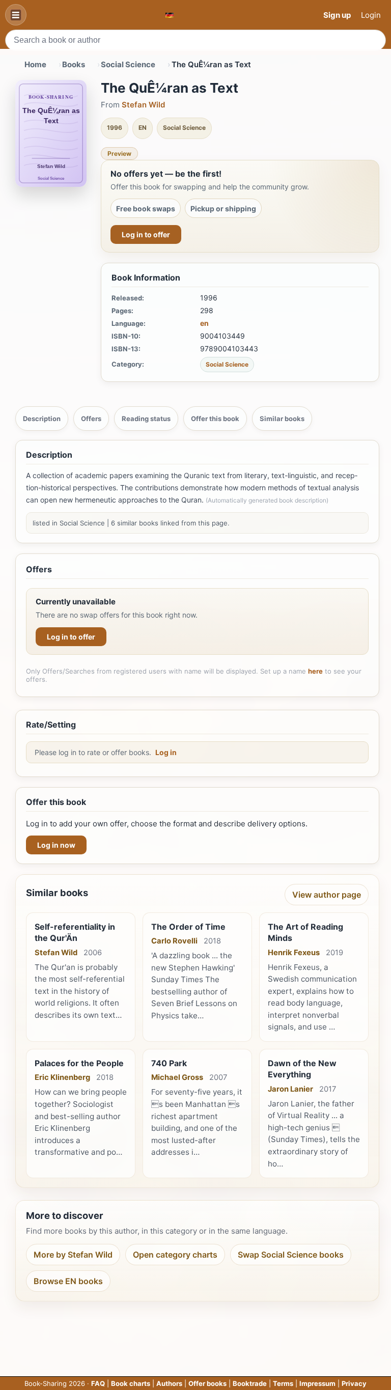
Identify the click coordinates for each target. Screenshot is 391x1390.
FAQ (98, 1383)
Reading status (146, 418)
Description (42, 418)
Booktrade (250, 1383)
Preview (119, 153)
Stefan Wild (143, 104)
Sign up (337, 15)
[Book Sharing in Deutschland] (169, 15)
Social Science (128, 64)
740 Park (169, 1063)
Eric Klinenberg (62, 1077)
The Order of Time (188, 927)
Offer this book (215, 418)
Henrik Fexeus (294, 952)
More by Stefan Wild (73, 1254)
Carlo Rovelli (174, 941)
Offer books (207, 1383)
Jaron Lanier (290, 1089)
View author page (326, 894)
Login (371, 15)
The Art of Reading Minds (305, 932)
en (204, 323)
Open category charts (175, 1254)
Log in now (56, 845)
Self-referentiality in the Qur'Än (75, 932)
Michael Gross (177, 1077)
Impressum (317, 1383)
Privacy (354, 1383)
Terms (283, 1383)
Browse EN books (68, 1281)
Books (73, 64)
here (315, 671)
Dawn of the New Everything (302, 1068)
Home (35, 64)
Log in (166, 752)
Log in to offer (146, 234)
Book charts (130, 1383)
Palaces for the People (79, 1063)
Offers (91, 418)
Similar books (282, 418)
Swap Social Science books (291, 1254)
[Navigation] (15, 14)
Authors (169, 1383)
